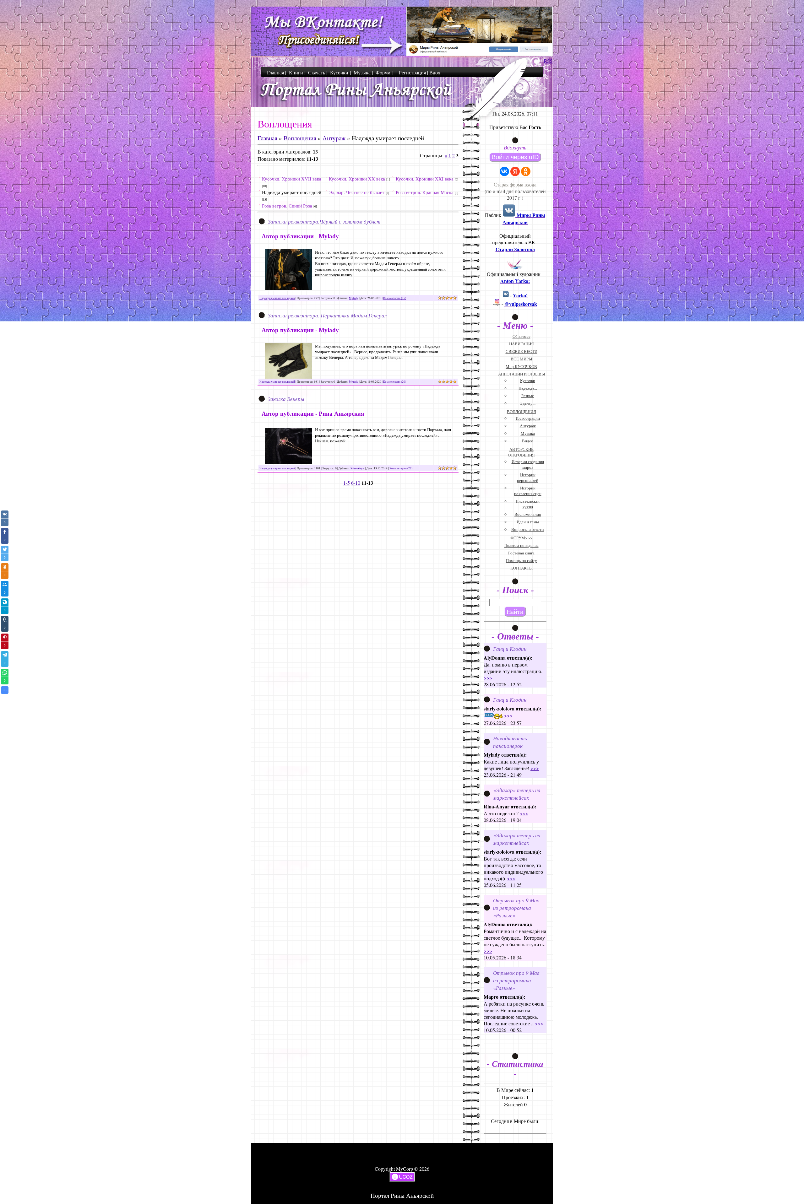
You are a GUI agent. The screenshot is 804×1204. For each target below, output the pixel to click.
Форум (383, 72)
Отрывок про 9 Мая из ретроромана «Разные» (516, 907)
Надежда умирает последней (291, 192)
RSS (548, 60)
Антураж (334, 138)
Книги (296, 72)
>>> (488, 677)
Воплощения (300, 138)
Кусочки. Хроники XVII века (291, 178)
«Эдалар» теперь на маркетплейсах (517, 793)
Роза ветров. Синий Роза (287, 205)
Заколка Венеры (286, 398)
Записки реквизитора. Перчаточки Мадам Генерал (327, 315)
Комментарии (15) (394, 298)
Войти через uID (515, 157)
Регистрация (412, 72)
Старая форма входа (515, 184)
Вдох (434, 72)
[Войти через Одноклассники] (525, 171)
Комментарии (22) (400, 468)
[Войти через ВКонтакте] (504, 171)
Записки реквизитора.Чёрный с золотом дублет (324, 221)
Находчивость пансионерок (510, 741)
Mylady (353, 298)
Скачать (316, 72)
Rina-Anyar (357, 468)
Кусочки (339, 72)
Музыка (362, 72)
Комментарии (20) (394, 382)
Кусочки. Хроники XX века (357, 178)
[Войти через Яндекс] (515, 171)
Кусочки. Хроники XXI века (425, 178)
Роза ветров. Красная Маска (425, 192)
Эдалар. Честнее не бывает (356, 192)
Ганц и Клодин (509, 648)
